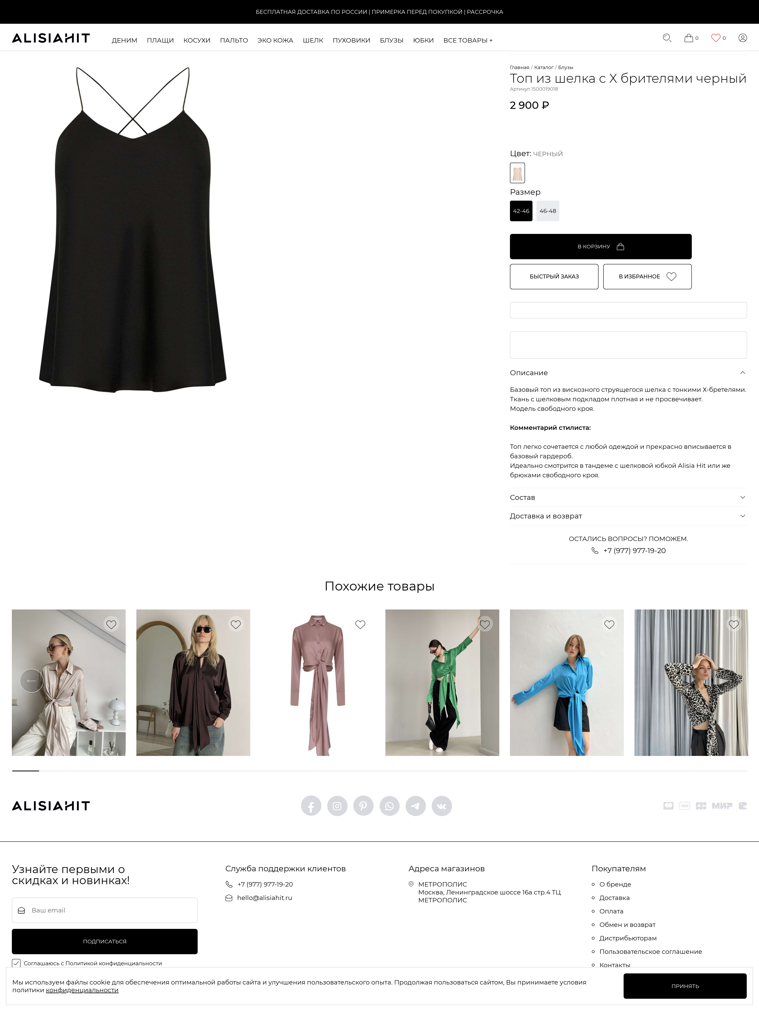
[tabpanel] (69, 682)
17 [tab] (518, 771)
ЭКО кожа (275, 40)
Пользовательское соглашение (650, 951)
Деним (124, 40)
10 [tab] (303, 771)
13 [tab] (395, 771)
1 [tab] (26, 771)
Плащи (160, 40)
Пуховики (351, 40)
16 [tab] (487, 771)
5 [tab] (149, 771)
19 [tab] (580, 771)
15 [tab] (456, 771)
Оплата (611, 911)
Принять (685, 986)
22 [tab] (672, 771)
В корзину (594, 246)
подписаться (105, 941)
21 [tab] (641, 771)
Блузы (392, 40)
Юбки (423, 40)
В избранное (639, 276)
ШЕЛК (313, 40)
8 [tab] (241, 771)
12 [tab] (364, 771)
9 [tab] (272, 771)
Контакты (614, 965)
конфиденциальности (82, 990)
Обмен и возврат (627, 924)
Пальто (234, 40)
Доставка (614, 898)
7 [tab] (210, 771)
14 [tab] (426, 771)
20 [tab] (610, 771)
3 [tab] (87, 771)
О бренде (615, 884)
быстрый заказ (554, 276)
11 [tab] (333, 771)
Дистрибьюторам (628, 938)
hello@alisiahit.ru (264, 898)
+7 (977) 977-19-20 (634, 550)
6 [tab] (179, 771)
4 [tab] (118, 771)
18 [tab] (549, 771)
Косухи (197, 40)
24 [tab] (733, 771)
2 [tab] (57, 771)
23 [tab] (702, 771)
